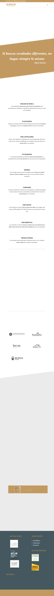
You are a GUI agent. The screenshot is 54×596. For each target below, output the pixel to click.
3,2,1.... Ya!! (42, 523)
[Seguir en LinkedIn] (22, 581)
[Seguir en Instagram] (9, 581)
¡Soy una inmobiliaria (26, 31)
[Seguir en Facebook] (15, 581)
